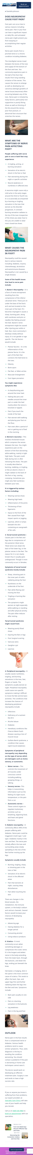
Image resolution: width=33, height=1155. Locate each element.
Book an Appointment (24, 5)
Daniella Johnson (12, 11)
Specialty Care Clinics (13, 1100)
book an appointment (13, 1114)
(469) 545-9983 (18, 1111)
